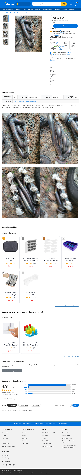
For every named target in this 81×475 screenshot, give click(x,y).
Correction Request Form (12, 371)
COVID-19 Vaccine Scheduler (50, 433)
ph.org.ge (68, 52)
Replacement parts (22, 13)
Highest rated (24, 405)
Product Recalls (46, 443)
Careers (65, 9)
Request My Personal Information (68, 442)
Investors (4, 441)
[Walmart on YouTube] (10, 465)
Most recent (12, 405)
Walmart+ (25, 441)
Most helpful (35, 405)
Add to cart (66, 26)
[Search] (64, 4)
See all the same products (71, 356)
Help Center (39, 423)
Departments (9, 9)
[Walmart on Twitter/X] (7, 465)
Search (76, 405)
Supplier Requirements (8, 446)
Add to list (60, 58)
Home (3, 13)
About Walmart (6, 433)
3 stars (25, 389)
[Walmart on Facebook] (3, 465)
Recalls (44, 438)
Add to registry (72, 58)
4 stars (25, 387)
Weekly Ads (64, 423)
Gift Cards (25, 443)
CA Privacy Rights (67, 438)
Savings (24, 9)
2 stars (25, 391)
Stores (24, 435)
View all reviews (8, 399)
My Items (71, 9)
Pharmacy (57, 9)
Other (7, 13)
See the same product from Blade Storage (67, 306)
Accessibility (45, 441)
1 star (25, 393)
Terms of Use (65, 433)
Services (17, 9)
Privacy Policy (66, 435)
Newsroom (5, 438)
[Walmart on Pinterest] (14, 465)
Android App (5, 458)
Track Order (52, 423)
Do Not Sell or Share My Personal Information (69, 446)
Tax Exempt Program (48, 446)
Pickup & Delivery (47, 9)
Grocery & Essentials (34, 9)
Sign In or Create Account (23, 423)
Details (68, 54)
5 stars (25, 384)
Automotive (13, 13)
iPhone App (5, 455)
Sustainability (5, 443)
